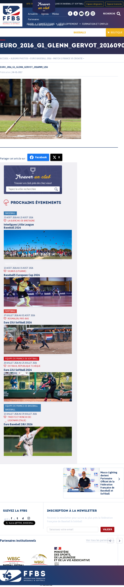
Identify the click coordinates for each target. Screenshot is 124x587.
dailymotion (23, 518)
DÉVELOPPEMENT (68, 24)
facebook (70, 13)
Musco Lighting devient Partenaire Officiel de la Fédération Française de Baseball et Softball (108, 483)
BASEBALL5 (80, 32)
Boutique (116, 32)
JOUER (30, 24)
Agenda (45, 14)
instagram (93, 13)
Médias (55, 14)
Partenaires (33, 19)
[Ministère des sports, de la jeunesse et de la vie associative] (72, 557)
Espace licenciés (114, 4)
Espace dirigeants (94, 4)
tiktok (87, 13)
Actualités (33, 14)
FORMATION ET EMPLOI (95, 24)
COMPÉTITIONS (46, 24)
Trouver (44, 6)
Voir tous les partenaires (99, 540)
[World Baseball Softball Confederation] (13, 563)
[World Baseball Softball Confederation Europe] (39, 561)
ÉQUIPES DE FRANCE (40, 32)
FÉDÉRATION (63, 32)
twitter (75, 13)
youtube (81, 13)
